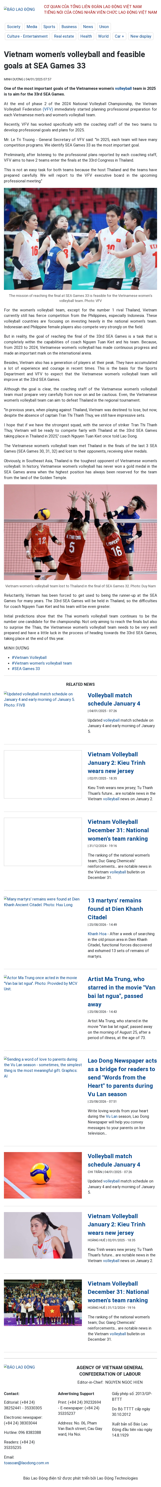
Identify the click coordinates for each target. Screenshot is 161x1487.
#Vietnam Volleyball (29, 657)
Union (104, 26)
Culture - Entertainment (27, 36)
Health (86, 36)
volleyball (123, 88)
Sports (49, 26)
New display (140, 36)
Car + (119, 36)
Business (69, 26)
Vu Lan (111, 1116)
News (88, 26)
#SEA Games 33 (26, 668)
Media (32, 26)
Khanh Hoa (97, 933)
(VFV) (48, 109)
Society (13, 26)
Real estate (64, 36)
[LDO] (43, 699)
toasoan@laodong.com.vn (26, 1463)
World (103, 36)
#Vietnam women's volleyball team (42, 663)
